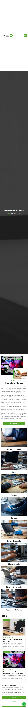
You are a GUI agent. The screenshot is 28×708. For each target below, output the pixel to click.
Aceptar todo (14, 697)
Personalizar (14, 701)
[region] (14, 695)
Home (8, 213)
